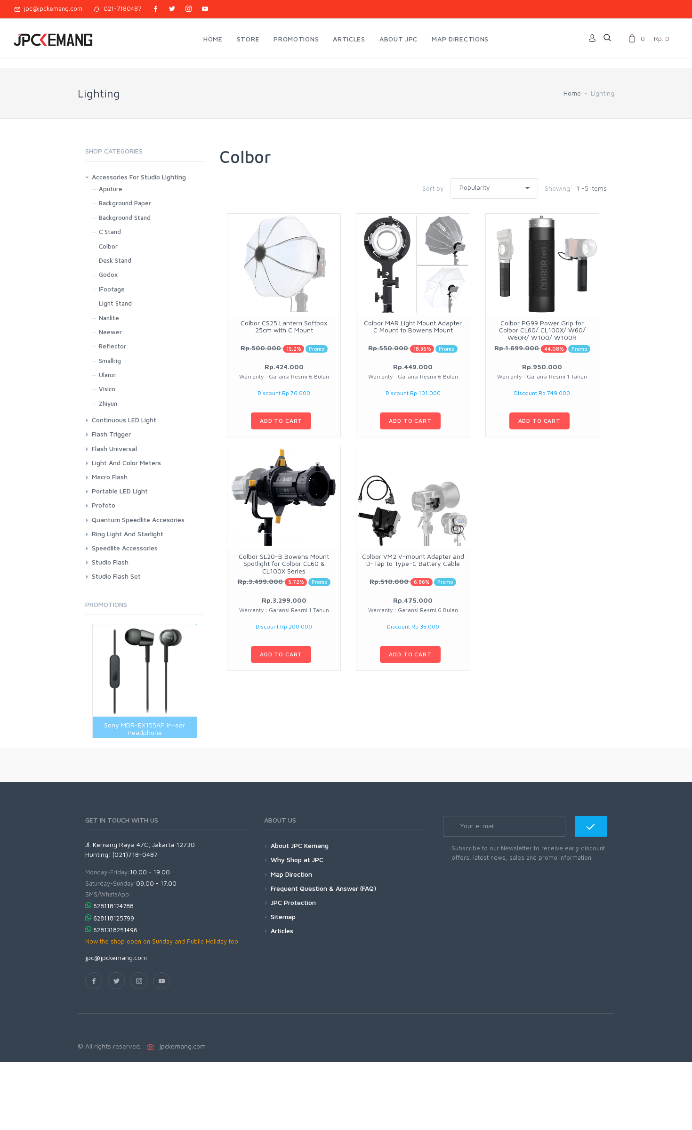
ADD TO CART (281, 420)
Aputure (110, 189)
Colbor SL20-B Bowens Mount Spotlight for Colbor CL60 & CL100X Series (284, 563)
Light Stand (115, 303)
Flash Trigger (111, 434)
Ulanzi (107, 375)
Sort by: (434, 188)
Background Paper (125, 203)
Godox (108, 274)
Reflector (112, 346)
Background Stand (125, 217)
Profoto (103, 505)
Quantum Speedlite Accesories (138, 520)
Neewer (110, 332)
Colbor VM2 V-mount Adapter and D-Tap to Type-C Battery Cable (413, 559)
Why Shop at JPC (297, 860)
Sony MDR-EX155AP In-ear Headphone (144, 728)
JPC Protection (293, 902)
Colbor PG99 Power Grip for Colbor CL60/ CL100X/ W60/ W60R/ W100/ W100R (542, 330)
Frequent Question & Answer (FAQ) (323, 888)
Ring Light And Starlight (127, 534)
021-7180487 (120, 8)
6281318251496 (115, 930)
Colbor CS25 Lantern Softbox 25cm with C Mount (284, 326)
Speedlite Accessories (125, 548)
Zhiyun (108, 403)
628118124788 (113, 906)
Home (572, 93)
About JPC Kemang (300, 845)
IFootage (112, 289)
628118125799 (113, 918)
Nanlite (109, 318)
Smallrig (110, 360)
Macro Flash (110, 477)
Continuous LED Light (124, 420)
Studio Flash (110, 562)
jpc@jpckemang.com (51, 8)
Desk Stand (115, 260)
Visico (107, 389)
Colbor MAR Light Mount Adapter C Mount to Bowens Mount (413, 326)
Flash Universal (114, 448)
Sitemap (283, 916)
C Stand (110, 231)
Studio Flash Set (116, 576)
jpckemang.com (180, 1046)
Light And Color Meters (126, 463)
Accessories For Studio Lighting (139, 177)
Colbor (108, 246)
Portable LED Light (120, 491)
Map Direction (291, 874)
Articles (282, 931)
